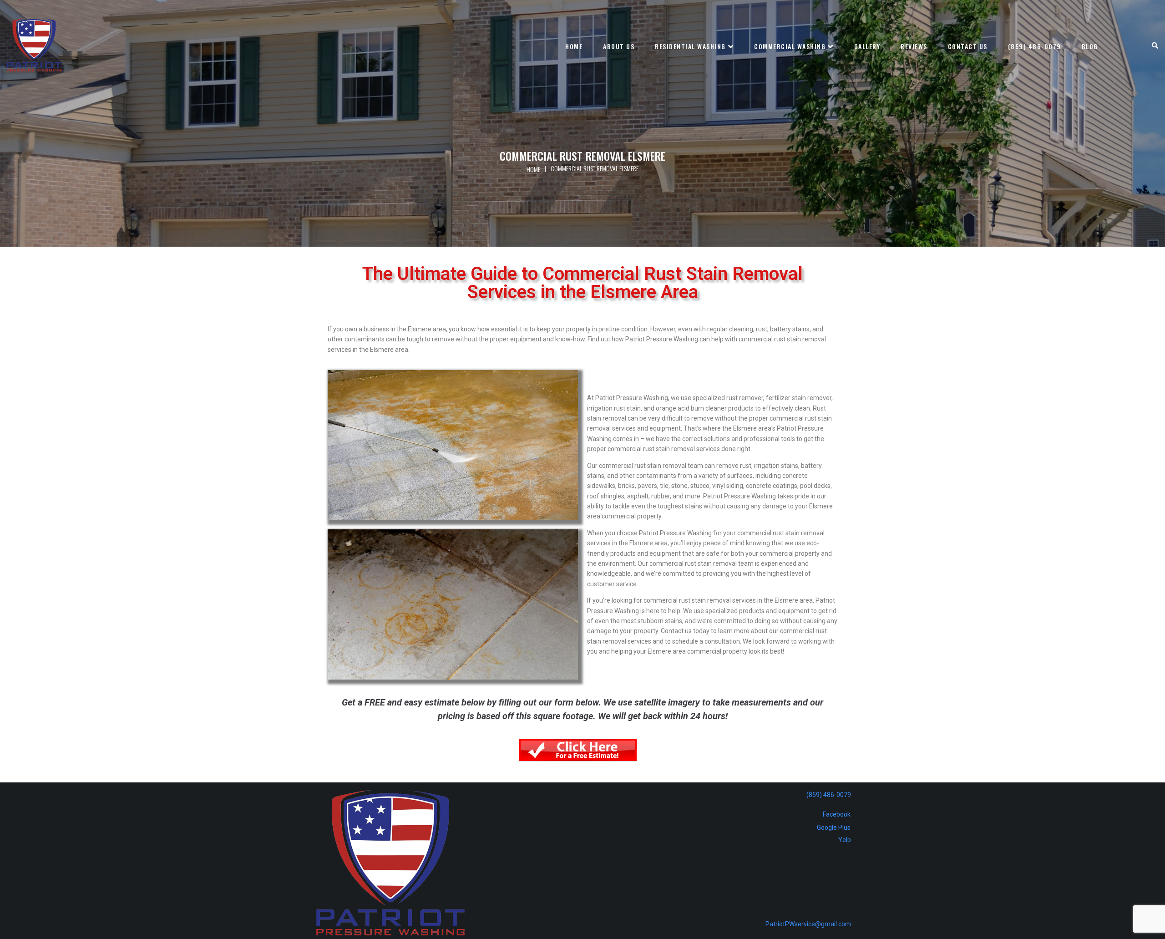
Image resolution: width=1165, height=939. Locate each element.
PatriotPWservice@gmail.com (808, 924)
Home (533, 169)
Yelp (844, 839)
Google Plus (834, 827)
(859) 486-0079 (828, 794)
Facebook (837, 814)
